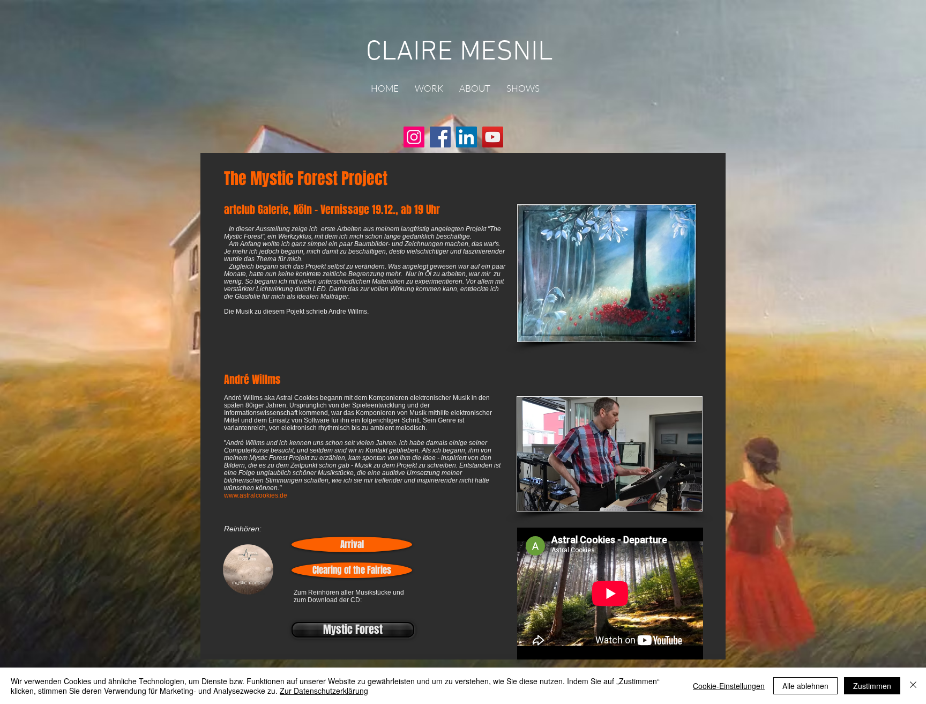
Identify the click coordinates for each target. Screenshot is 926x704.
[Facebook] (440, 137)
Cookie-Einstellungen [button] (729, 685)
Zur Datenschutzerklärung (324, 690)
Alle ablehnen (805, 685)
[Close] (913, 685)
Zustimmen (872, 685)
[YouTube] (492, 137)
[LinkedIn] (466, 137)
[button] (429, 88)
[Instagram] (414, 137)
